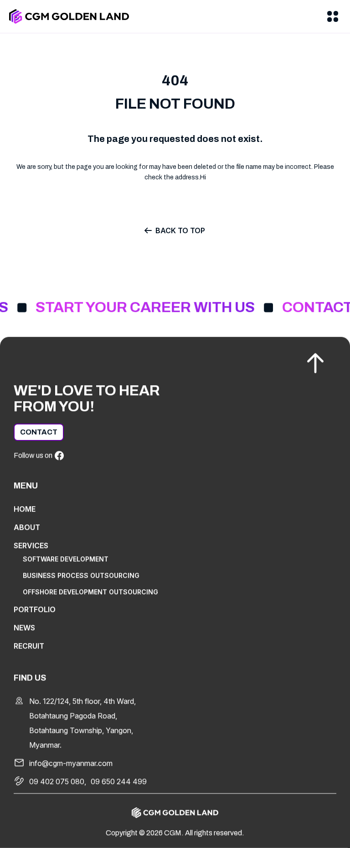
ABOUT (27, 527)
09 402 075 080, (57, 781)
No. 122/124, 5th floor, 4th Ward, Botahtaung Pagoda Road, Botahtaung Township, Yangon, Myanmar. (82, 722)
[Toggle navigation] (332, 16)
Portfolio (35, 609)
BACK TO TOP (180, 230)
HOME (25, 508)
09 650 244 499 (119, 781)
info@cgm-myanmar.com (71, 763)
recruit (29, 645)
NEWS (24, 627)
